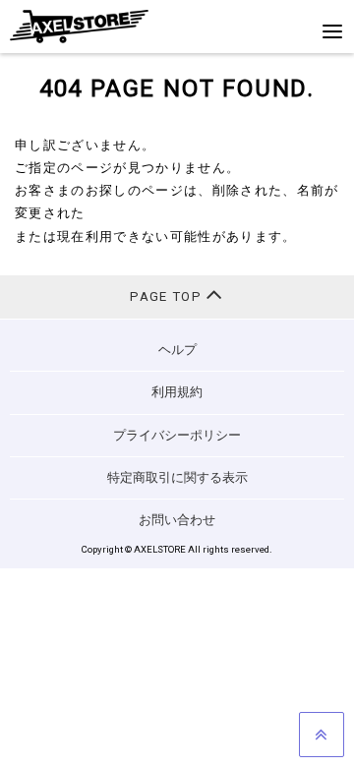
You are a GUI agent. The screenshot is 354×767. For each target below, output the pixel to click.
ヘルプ (177, 349)
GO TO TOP (321, 734)
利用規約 (177, 391)
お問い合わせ (177, 519)
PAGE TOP (168, 296)
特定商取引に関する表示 (177, 477)
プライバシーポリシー (177, 435)
